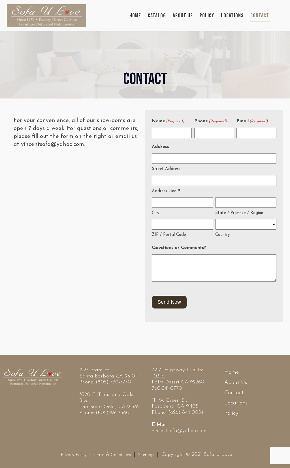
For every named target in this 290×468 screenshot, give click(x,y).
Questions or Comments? (179, 247)
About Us (183, 15)
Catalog (157, 15)
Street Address (166, 169)
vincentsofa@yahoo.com (179, 430)
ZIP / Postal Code (169, 235)
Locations (232, 15)
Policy (207, 15)
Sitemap (146, 455)
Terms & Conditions (112, 455)
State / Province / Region (239, 213)
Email (252, 121)
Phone (210, 121)
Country (222, 235)
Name (168, 121)
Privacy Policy (73, 455)
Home (135, 15)
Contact (259, 15)
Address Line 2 (166, 191)
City (155, 213)
